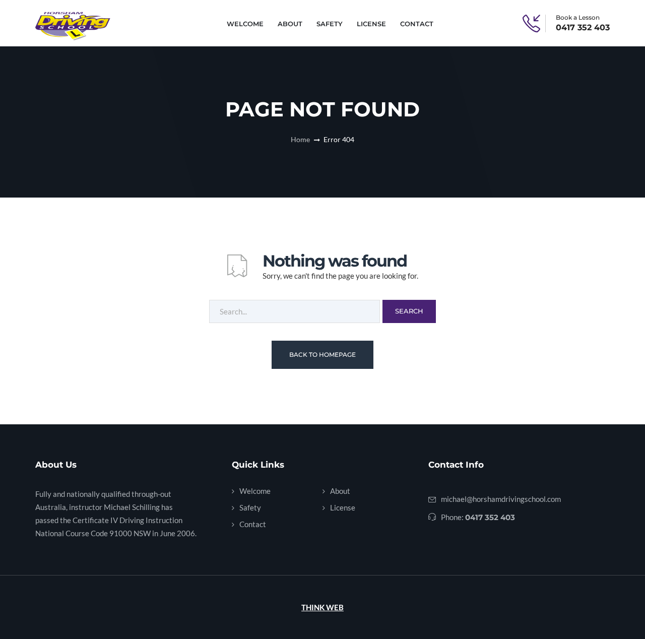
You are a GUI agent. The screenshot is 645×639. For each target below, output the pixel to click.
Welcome (245, 24)
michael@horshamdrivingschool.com (501, 498)
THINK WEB (322, 607)
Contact (416, 24)
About (290, 24)
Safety (329, 24)
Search (409, 311)
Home (300, 139)
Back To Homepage (322, 354)
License (371, 24)
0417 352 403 (583, 28)
